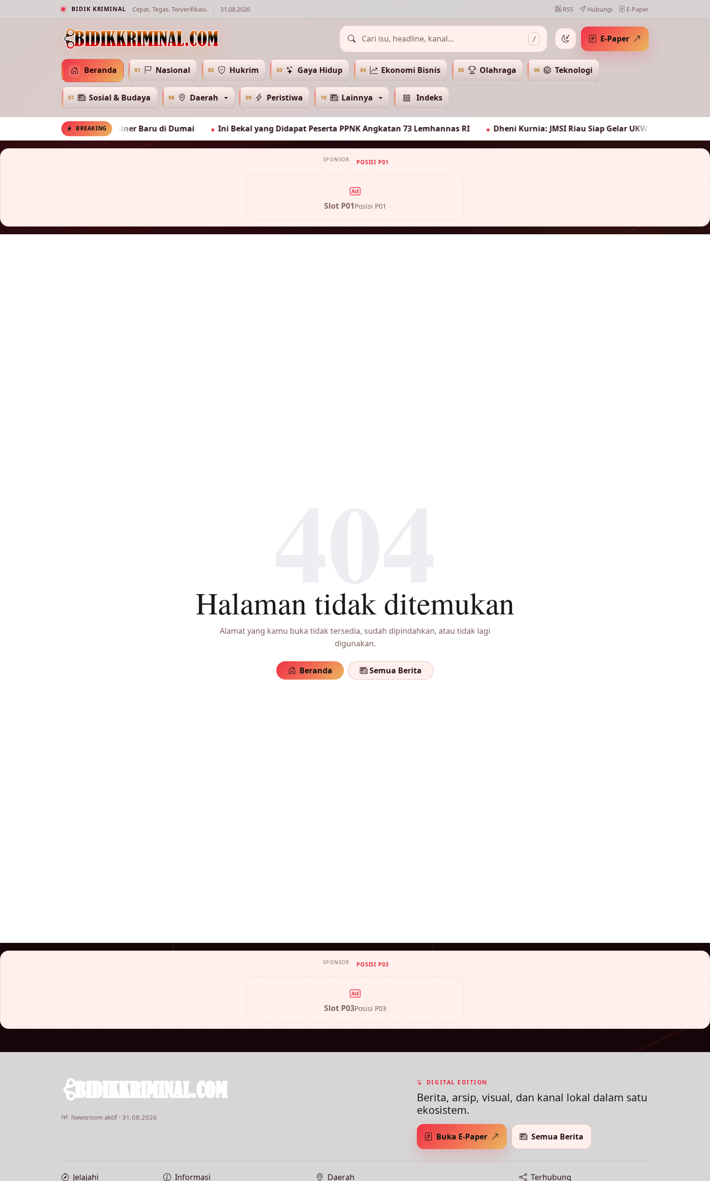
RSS (567, 9)
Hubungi (599, 9)
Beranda (315, 670)
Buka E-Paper (461, 1136)
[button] (198, 98)
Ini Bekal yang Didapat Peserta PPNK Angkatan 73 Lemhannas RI (316, 128)
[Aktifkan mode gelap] (565, 38)
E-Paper (637, 9)
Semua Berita (395, 670)
